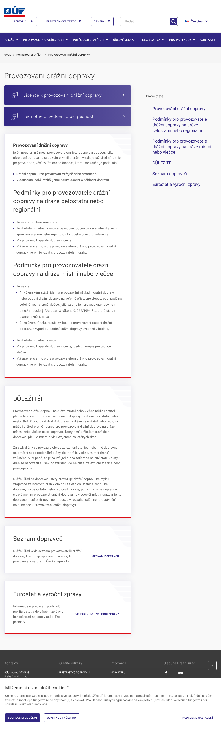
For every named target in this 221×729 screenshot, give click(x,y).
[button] (196, 21)
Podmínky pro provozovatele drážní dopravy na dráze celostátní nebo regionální (179, 125)
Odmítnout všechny (62, 717)
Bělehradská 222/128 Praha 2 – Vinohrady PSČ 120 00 (16, 676)
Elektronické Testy (61, 21)
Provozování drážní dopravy (178, 108)
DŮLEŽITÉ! (162, 162)
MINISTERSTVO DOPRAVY (72, 672)
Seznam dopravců (105, 556)
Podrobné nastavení (197, 717)
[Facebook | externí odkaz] (166, 673)
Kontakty (208, 40)
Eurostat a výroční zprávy (176, 184)
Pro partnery (180, 40)
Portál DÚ (21, 21)
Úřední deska (123, 40)
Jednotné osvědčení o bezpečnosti (59, 116)
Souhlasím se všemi (22, 717)
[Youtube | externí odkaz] (180, 673)
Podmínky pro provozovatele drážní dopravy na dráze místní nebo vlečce (181, 146)
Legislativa (151, 40)
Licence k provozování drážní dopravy (62, 95)
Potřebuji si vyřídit (88, 40)
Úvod (7, 54)
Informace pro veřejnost (43, 40)
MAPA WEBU (117, 672)
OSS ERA (99, 21)
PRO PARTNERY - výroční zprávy (96, 614)
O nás (9, 40)
